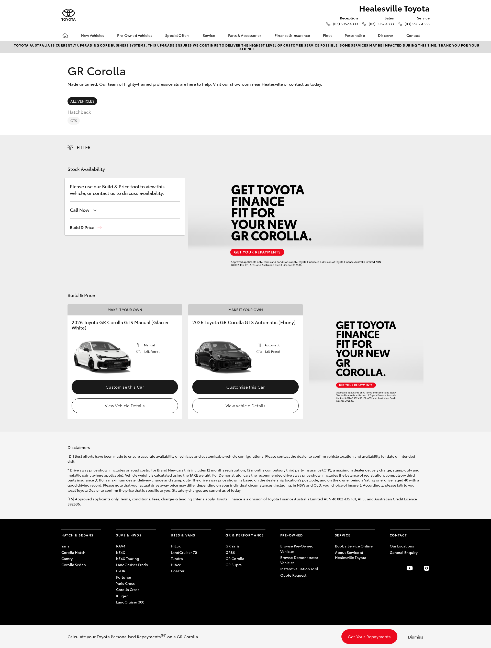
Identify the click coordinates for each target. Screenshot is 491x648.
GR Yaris (233, 545)
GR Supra (234, 564)
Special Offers (177, 35)
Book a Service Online (354, 545)
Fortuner (123, 577)
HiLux (176, 545)
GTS (73, 120)
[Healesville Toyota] (68, 15)
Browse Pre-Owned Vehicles (297, 548)
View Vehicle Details (125, 405)
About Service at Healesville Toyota (350, 555)
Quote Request (293, 575)
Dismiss (415, 637)
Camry (67, 558)
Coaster (177, 570)
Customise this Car (125, 387)
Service (209, 35)
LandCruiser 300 (130, 602)
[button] (86, 227)
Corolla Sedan (73, 564)
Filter (84, 147)
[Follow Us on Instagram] (426, 568)
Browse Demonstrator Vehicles (299, 560)
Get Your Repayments (369, 636)
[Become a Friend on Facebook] (393, 568)
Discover (385, 35)
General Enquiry (404, 552)
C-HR (121, 570)
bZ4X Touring (127, 558)
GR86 (230, 552)
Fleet (327, 35)
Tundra (177, 558)
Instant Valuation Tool (299, 568)
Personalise (355, 35)
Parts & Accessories (245, 35)
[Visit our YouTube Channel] (410, 568)
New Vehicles (92, 35)
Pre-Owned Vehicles (134, 35)
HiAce (176, 564)
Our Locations (402, 545)
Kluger (122, 595)
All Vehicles (82, 101)
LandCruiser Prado (132, 564)
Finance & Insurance (292, 35)
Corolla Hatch (73, 552)
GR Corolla (235, 558)
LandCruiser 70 (184, 552)
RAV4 (121, 545)
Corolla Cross (128, 589)
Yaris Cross (125, 583)
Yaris (65, 545)
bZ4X (120, 552)
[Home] (65, 35)
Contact (413, 35)
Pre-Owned (291, 535)
